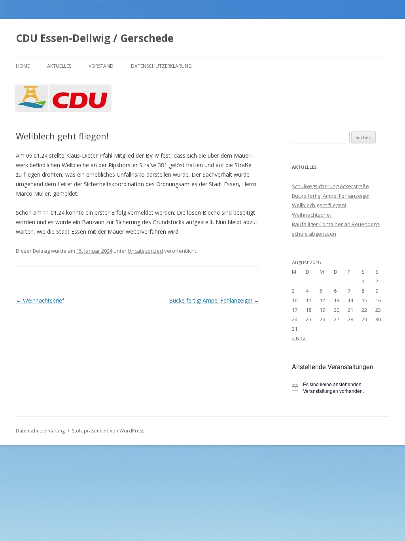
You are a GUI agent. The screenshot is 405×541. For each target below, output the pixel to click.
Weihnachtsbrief (40, 300)
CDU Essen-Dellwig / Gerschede (95, 38)
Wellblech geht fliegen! (319, 205)
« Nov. (299, 338)
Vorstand (101, 66)
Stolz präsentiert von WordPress (108, 430)
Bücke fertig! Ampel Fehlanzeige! (214, 300)
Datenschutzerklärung (161, 66)
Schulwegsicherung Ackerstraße (330, 186)
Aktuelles (59, 66)
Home (23, 66)
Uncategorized (145, 250)
